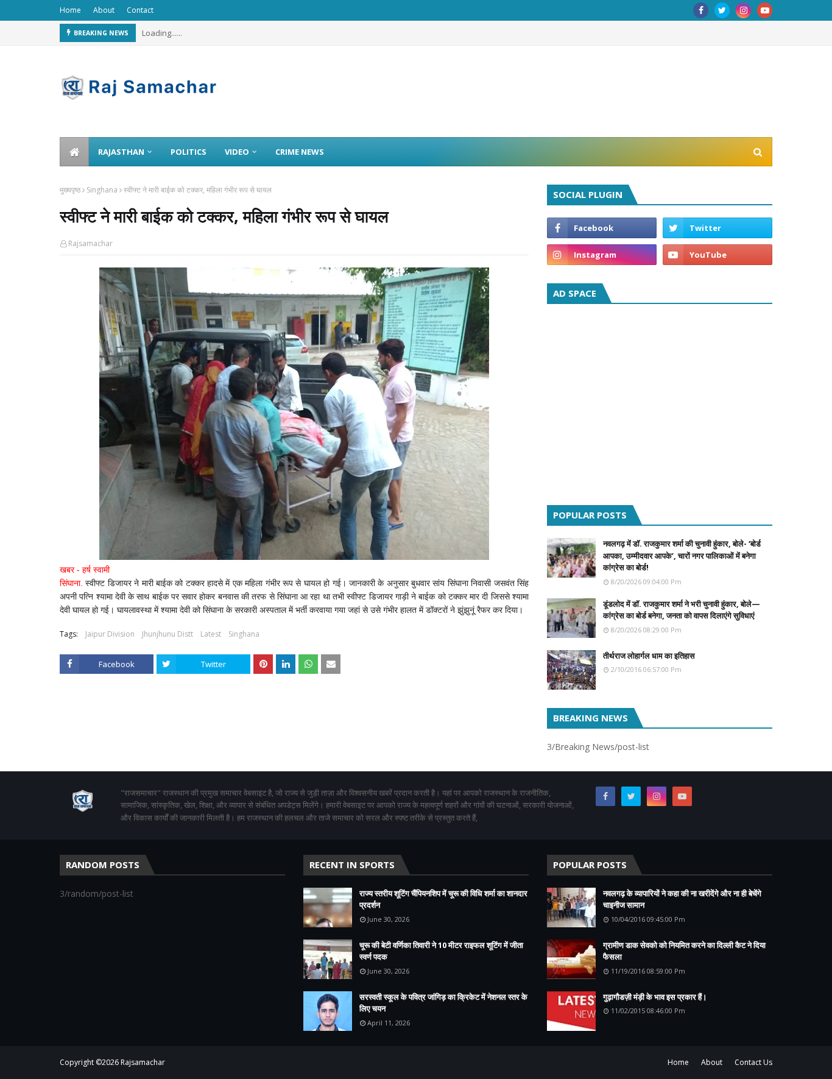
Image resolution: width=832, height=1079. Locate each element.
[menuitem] (74, 151)
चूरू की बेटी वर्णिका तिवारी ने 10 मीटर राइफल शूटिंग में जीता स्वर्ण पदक (441, 951)
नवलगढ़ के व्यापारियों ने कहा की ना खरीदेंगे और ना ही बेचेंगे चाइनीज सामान (682, 899)
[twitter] (722, 10)
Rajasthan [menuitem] (121, 151)
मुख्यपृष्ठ (70, 190)
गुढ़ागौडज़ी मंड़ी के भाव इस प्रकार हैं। (655, 996)
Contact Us (753, 1062)
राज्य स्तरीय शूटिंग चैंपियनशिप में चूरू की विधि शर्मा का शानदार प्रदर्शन (443, 899)
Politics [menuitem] (188, 151)
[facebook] (700, 10)
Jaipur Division (110, 634)
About (104, 10)
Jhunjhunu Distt (167, 634)
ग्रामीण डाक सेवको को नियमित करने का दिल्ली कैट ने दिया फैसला (684, 951)
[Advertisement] (659, 401)
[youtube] (764, 10)
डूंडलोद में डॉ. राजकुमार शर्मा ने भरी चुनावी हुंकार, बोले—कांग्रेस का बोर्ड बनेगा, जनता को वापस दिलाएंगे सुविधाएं (681, 609)
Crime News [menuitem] (299, 151)
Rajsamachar (90, 243)
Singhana (102, 190)
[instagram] (743, 10)
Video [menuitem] (237, 151)
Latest (210, 634)
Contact (140, 10)
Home (70, 10)
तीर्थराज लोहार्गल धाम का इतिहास (649, 655)
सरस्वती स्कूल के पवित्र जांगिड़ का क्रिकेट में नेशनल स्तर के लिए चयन (443, 1002)
